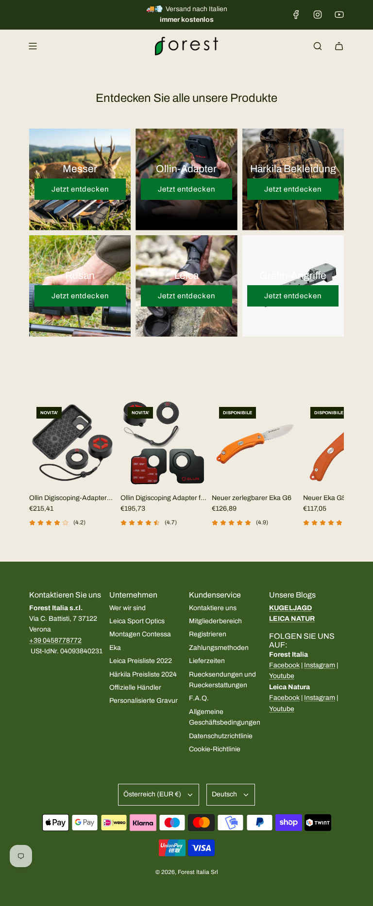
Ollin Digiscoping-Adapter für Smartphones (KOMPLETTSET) (68, 498)
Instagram (319, 665)
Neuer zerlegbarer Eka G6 (251, 498)
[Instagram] (317, 14)
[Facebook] (296, 14)
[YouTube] (339, 14)
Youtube (281, 676)
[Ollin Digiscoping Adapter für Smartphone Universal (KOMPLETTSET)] (163, 443)
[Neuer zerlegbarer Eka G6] (255, 443)
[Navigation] (32, 46)
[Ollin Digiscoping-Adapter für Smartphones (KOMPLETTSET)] (72, 443)
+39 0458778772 (55, 640)
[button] (40, 475)
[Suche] (317, 46)
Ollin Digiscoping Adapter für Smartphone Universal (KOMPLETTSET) (163, 498)
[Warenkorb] (339, 46)
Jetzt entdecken (80, 189)
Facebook (284, 665)
